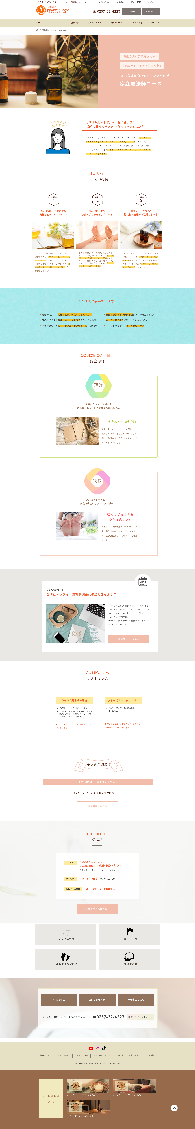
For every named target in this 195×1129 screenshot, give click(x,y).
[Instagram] (97, 1048)
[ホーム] (37, 30)
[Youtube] (91, 1048)
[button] (116, 23)
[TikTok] (104, 1048)
